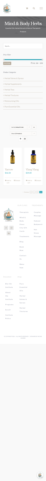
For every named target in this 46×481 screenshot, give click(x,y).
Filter (7, 63)
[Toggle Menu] (41, 8)
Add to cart (9, 182)
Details (18, 180)
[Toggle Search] (34, 8)
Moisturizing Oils (11, 101)
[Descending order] (34, 127)
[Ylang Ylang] (33, 156)
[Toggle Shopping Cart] (27, 8)
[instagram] (11, 228)
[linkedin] (9, 233)
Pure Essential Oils (12, 106)
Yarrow (9, 169)
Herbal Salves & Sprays (14, 78)
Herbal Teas (9, 89)
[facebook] (6, 228)
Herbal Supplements (13, 84)
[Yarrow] (12, 156)
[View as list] (25, 139)
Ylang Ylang (32, 169)
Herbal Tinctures (11, 95)
